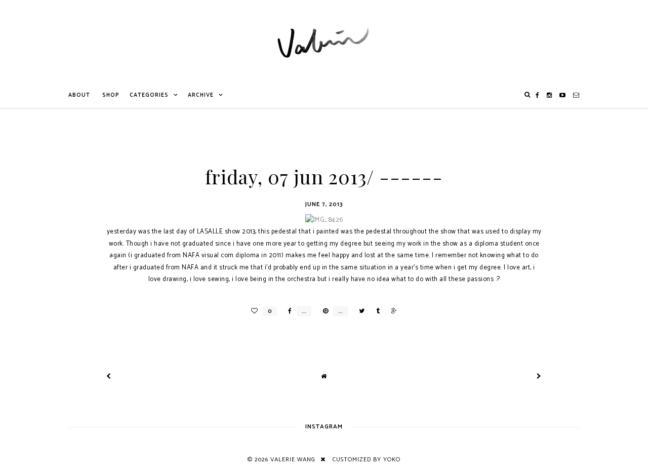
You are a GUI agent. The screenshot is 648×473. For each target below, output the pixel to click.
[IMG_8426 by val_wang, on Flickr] (324, 220)
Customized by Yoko (366, 459)
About (79, 95)
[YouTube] (562, 95)
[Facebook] (538, 95)
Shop (110, 95)
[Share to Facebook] (287, 311)
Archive (201, 95)
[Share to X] (359, 311)
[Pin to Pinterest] (323, 311)
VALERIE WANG (292, 459)
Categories (149, 95)
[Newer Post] (108, 376)
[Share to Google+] (391, 311)
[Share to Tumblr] (375, 311)
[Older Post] (539, 376)
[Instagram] (549, 95)
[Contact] (576, 95)
